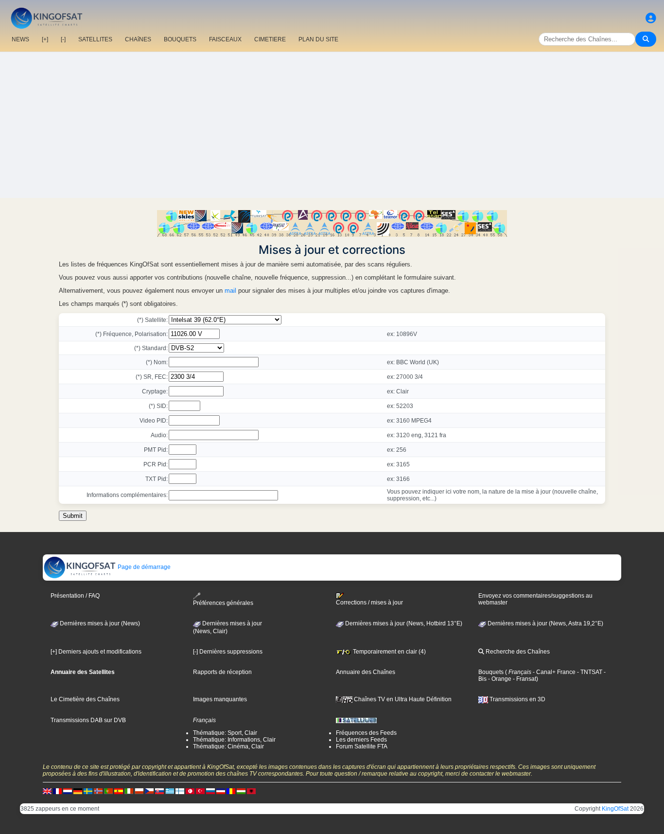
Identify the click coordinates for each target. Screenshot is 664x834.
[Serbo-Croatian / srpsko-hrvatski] (220, 790)
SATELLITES (95, 39)
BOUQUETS (180, 39)
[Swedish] (88, 790)
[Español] (118, 790)
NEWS (20, 39)
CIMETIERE (270, 39)
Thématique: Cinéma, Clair (228, 746)
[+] (45, 39)
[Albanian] (251, 790)
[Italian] (128, 790)
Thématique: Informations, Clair (234, 739)
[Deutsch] (77, 790)
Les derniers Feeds (361, 739)
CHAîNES (138, 39)
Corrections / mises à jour (369, 602)
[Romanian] (231, 790)
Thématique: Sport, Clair (225, 732)
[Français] (57, 790)
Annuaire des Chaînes (365, 672)
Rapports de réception (222, 672)
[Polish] (139, 790)
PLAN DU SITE (318, 39)
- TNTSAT (589, 672)
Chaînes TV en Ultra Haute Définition (402, 699)
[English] (47, 790)
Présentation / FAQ (75, 595)
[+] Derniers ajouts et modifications (96, 651)
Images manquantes (220, 699)
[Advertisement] (332, 125)
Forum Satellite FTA (361, 746)
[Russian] (210, 790)
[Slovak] (159, 790)
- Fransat (523, 678)
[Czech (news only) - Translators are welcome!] (149, 790)
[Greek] (169, 790)
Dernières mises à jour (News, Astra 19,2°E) (544, 623)
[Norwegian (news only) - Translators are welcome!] (98, 790)
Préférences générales (223, 603)
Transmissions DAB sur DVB (88, 720)
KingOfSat (615, 808)
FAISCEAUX (225, 39)
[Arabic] (190, 790)
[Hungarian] (241, 790)
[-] (63, 39)
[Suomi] (179, 790)
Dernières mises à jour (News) (99, 623)
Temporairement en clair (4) (388, 651)
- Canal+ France (553, 672)
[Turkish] (200, 790)
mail (230, 290)
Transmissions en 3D (516, 699)
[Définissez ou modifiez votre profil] (651, 18)
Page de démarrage (143, 567)
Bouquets (491, 672)
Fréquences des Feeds (366, 732)
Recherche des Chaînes (517, 651)
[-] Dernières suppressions (227, 651)
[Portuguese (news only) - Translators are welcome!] (108, 790)
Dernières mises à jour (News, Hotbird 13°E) (403, 623)
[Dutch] (67, 790)
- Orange (499, 678)
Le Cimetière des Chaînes (85, 699)
